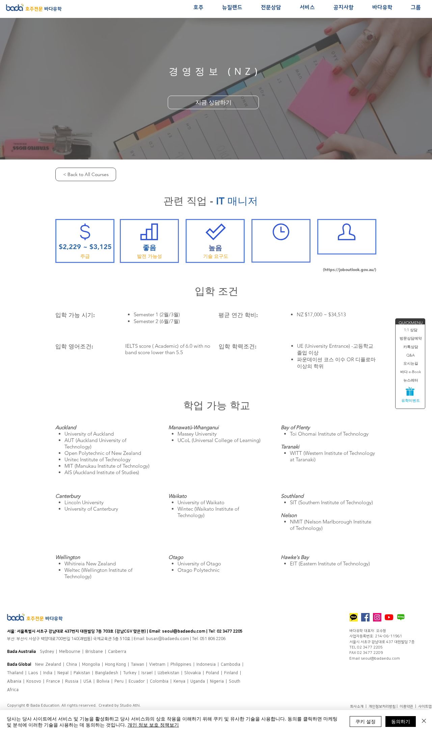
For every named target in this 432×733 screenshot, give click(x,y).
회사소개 (357, 707)
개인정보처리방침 (382, 707)
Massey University (197, 434)
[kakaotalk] (353, 617)
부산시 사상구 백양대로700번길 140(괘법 (52, 639)
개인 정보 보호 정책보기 (153, 724)
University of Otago (199, 563)
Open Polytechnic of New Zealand (102, 453)
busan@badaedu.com (167, 639)
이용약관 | (409, 707)
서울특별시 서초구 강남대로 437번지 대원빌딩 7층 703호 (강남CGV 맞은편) (82, 631)
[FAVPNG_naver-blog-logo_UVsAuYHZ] (401, 617)
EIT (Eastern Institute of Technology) (330, 563)
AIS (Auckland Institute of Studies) (101, 472)
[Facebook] (365, 617)
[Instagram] (377, 617)
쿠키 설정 (365, 721)
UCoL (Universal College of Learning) (219, 440)
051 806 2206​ (212, 639)
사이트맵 (425, 707)
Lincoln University (84, 502)
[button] (198, 7)
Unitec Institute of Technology (97, 459)
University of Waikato (201, 502)
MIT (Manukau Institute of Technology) (107, 466)
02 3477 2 (226, 631)
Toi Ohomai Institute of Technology (329, 434)
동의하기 (400, 721)
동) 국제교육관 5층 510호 (109, 639)
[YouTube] (389, 617)
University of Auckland (89, 434)
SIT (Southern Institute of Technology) (331, 502)
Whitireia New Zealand (90, 563)
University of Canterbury (91, 509)
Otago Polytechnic (198, 570)
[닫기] (424, 721)
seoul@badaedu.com (183, 631)
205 (238, 631)
